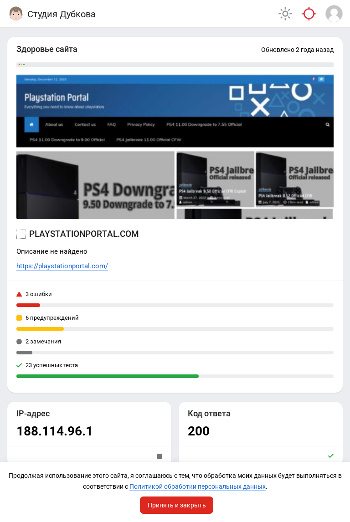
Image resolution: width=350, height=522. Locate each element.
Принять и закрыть (177, 505)
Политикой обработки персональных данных (197, 486)
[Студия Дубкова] (16, 13)
